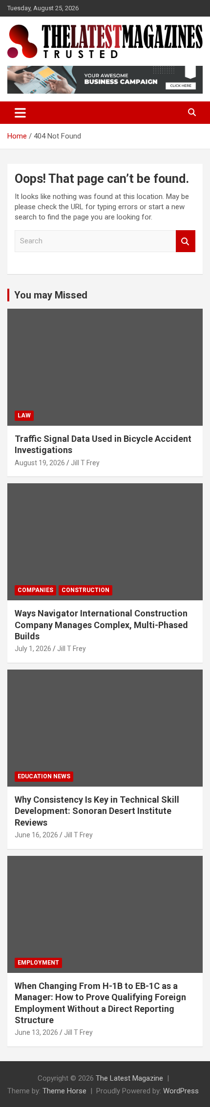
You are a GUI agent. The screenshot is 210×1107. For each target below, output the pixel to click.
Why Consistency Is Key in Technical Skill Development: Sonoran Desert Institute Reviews (97, 811)
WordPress (181, 1091)
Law (24, 415)
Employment (38, 962)
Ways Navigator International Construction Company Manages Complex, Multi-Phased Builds (101, 624)
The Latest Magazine (129, 1078)
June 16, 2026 (36, 835)
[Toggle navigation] (20, 112)
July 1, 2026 (33, 648)
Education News (44, 776)
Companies (35, 590)
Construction (85, 590)
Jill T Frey (85, 463)
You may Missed (50, 295)
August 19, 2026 (40, 463)
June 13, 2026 (36, 1032)
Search (185, 241)
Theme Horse (64, 1091)
